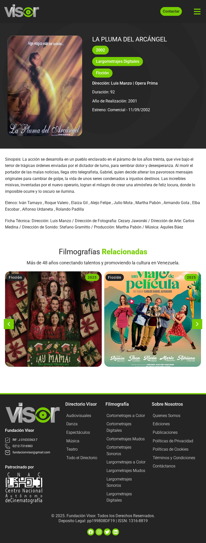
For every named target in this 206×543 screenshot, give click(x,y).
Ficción (102, 73)
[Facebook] (90, 531)
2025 (92, 277)
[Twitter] (107, 531)
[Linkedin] (115, 531)
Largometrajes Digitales (117, 61)
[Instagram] (98, 531)
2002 (100, 50)
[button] (9, 324)
